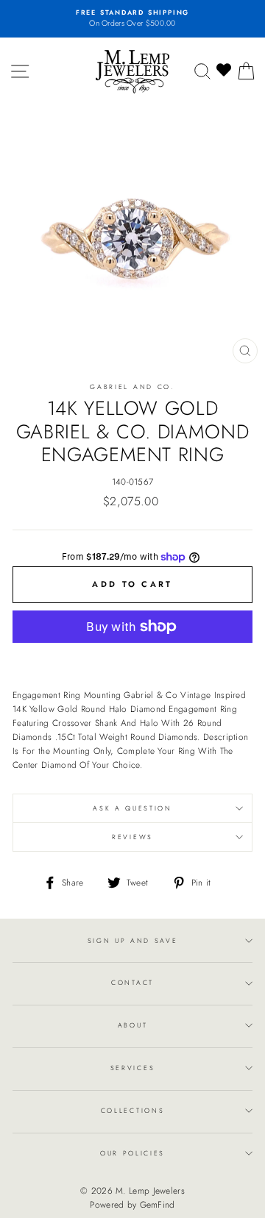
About (132, 1025)
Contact (132, 982)
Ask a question (132, 808)
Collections (132, 1110)
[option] (132, 18)
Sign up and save (133, 940)
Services (132, 1067)
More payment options (132, 658)
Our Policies (132, 1153)
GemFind (157, 1204)
